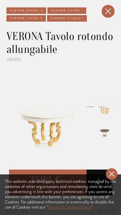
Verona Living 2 (26, 18)
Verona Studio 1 (67, 18)
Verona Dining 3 (26, 10)
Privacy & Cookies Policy (69, 207)
